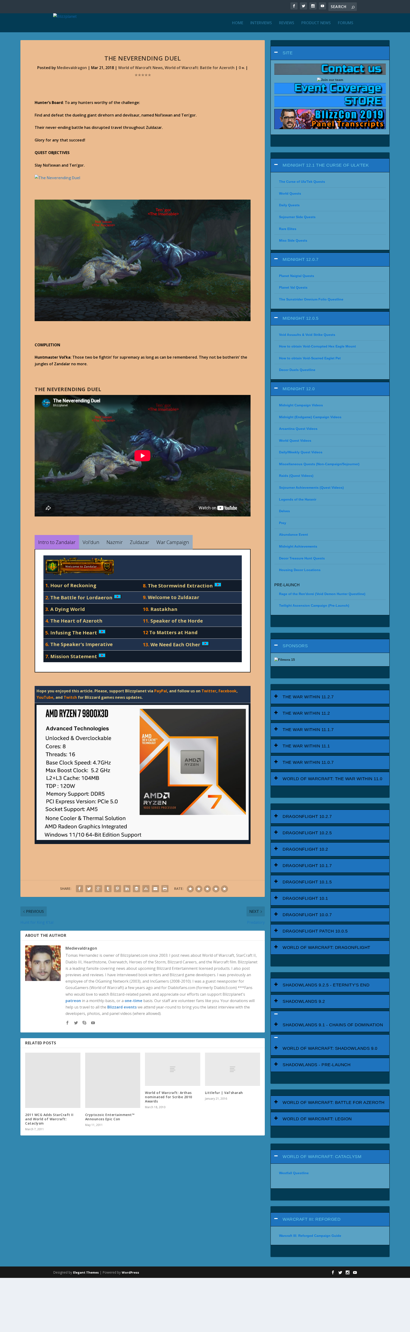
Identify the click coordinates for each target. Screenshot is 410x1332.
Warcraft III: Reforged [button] (311, 1219)
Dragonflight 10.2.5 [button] (307, 832)
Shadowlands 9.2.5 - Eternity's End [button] (326, 985)
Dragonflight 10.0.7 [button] (307, 914)
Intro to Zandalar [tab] (56, 542)
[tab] (330, 53)
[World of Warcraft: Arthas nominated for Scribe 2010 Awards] (172, 1069)
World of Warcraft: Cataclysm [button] (322, 1156)
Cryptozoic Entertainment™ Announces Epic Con (110, 1116)
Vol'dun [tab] (91, 542)
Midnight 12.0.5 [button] (301, 318)
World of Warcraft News (140, 67)
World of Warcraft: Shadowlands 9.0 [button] (330, 1048)
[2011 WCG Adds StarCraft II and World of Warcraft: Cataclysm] (52, 1080)
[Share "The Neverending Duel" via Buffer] (136, 888)
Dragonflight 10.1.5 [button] (307, 882)
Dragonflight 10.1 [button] (305, 898)
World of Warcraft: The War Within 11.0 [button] (332, 778)
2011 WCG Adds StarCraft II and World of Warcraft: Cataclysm (49, 1119)
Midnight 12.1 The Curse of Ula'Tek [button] (326, 165)
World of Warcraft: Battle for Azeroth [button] (334, 1102)
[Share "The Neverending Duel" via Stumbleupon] (146, 888)
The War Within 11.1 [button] (306, 746)
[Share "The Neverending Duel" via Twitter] (89, 888)
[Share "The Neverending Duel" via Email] (155, 888)
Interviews (261, 23)
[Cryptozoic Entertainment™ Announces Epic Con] (112, 1080)
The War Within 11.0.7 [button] (308, 762)
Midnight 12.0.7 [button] (301, 259)
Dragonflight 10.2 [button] (305, 849)
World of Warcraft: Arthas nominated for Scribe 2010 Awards (168, 1096)
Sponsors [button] (295, 645)
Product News (316, 23)
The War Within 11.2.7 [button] (308, 696)
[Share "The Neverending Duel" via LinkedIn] (127, 888)
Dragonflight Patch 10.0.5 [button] (315, 931)
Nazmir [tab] (115, 542)
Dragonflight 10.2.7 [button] (307, 816)
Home (237, 23)
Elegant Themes (86, 1272)
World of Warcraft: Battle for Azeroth (199, 67)
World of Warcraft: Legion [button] (317, 1118)
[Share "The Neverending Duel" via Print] (165, 888)
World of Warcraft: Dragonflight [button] (326, 947)
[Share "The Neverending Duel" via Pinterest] (117, 888)
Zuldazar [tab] (139, 542)
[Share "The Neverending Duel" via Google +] (98, 888)
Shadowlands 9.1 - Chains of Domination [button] (333, 1024)
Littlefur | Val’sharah (224, 1092)
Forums (345, 23)
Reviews (286, 23)
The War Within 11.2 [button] (306, 713)
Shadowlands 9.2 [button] (304, 1001)
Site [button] (288, 53)
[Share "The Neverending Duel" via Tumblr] (108, 888)
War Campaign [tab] (172, 542)
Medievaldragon (72, 67)
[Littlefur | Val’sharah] (232, 1069)
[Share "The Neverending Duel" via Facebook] (79, 888)
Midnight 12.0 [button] (299, 388)
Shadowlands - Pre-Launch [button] (316, 1064)
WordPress (130, 1272)
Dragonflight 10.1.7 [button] (307, 865)
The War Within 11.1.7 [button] (308, 729)
